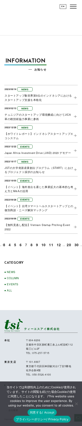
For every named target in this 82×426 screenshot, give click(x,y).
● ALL (8, 290)
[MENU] (73, 6)
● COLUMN (11, 278)
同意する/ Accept (42, 412)
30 (76, 244)
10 (43, 244)
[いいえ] (76, 403)
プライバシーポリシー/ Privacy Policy (42, 419)
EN (62, 7)
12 (59, 244)
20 (69, 244)
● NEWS (9, 272)
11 (51, 244)
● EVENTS (11, 284)
